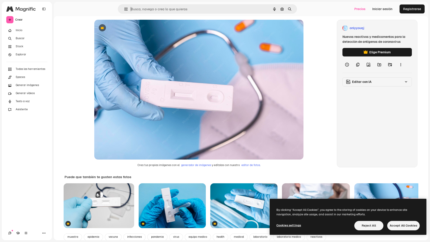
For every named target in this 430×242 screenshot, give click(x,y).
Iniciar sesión (382, 9)
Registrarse (412, 9)
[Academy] (18, 233)
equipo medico (198, 237)
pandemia (157, 237)
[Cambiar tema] (26, 233)
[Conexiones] (9, 233)
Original (123, 28)
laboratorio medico (289, 237)
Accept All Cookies (403, 225)
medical (239, 237)
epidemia (93, 237)
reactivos (316, 237)
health (220, 237)
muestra (72, 237)
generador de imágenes (196, 165)
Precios (360, 9)
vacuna (113, 237)
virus (176, 237)
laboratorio (260, 237)
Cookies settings (288, 225)
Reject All (369, 225)
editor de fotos (250, 165)
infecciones (134, 237)
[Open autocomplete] (124, 9)
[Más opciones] (400, 64)
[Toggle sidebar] (43, 9)
